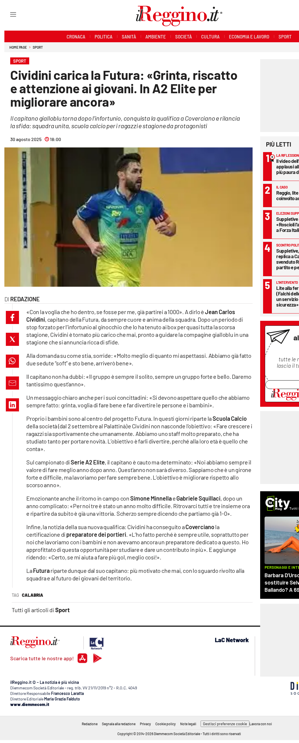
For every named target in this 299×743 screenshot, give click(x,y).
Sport (38, 47)
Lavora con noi (260, 724)
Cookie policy (165, 724)
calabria (32, 595)
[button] (12, 317)
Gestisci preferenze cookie (225, 723)
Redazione (90, 724)
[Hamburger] (7, 14)
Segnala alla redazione (118, 724)
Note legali (188, 724)
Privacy (145, 724)
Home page (18, 47)
